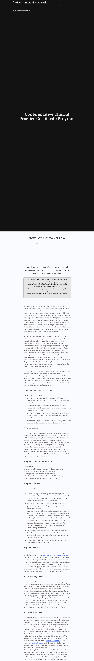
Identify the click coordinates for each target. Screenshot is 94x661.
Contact (68, 5)
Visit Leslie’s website (53, 641)
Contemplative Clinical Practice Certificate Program (47, 116)
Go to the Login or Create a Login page (56, 555)
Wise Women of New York (35, 643)
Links (72, 5)
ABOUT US (61, 5)
